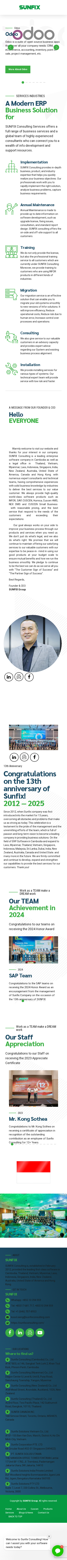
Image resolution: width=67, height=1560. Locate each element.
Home (8, 1509)
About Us (21, 1509)
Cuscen (34, 1509)
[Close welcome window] (49, 1536)
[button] (11, 47)
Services (9, 1512)
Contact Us (43, 1512)
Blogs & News (26, 1512)
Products (48, 1509)
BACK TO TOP (15, 1516)
